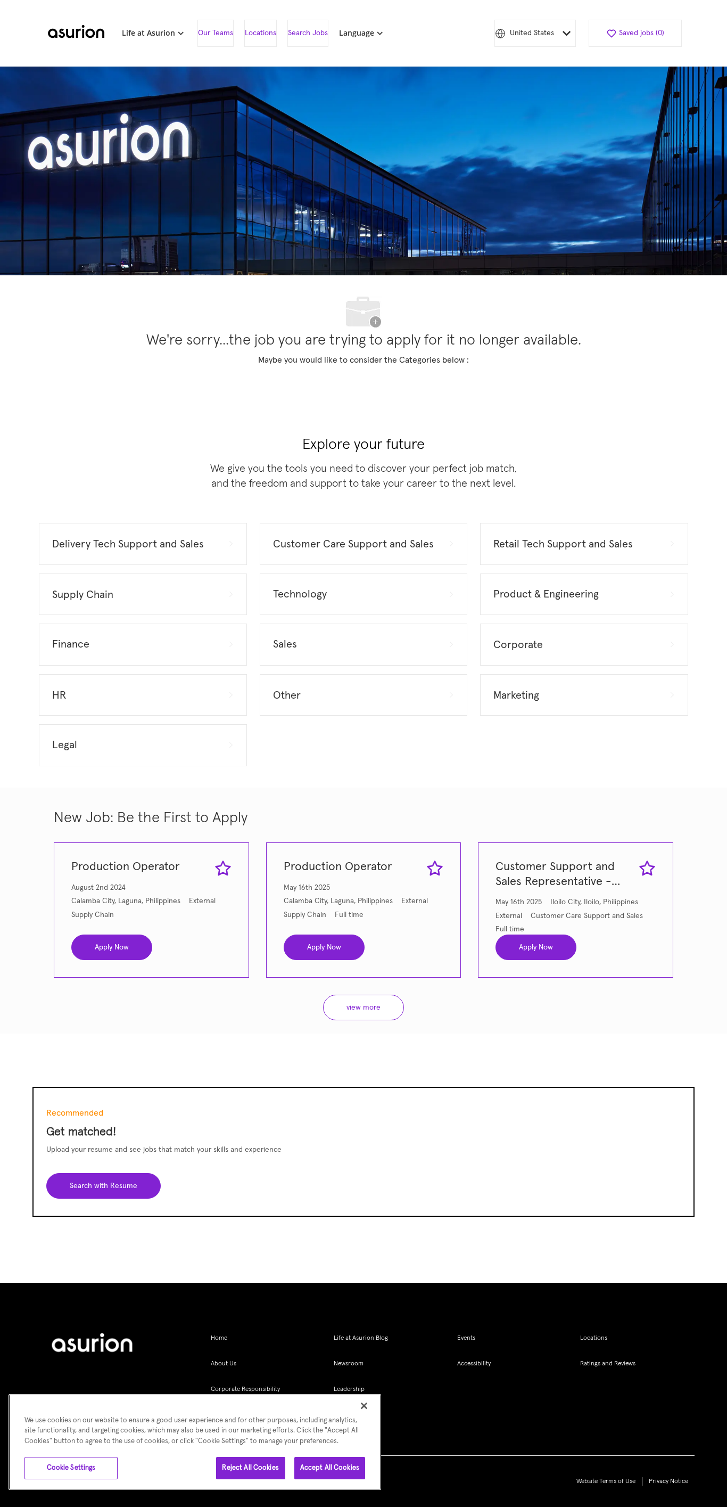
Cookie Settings (71, 1467)
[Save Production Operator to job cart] (223, 868)
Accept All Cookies (329, 1467)
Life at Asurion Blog (361, 1338)
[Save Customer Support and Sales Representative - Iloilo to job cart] (647, 868)
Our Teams (215, 33)
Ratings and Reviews (607, 1364)
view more (363, 1007)
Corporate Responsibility (245, 1389)
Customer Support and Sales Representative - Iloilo (555, 875)
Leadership (349, 1389)
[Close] (364, 1406)
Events (466, 1338)
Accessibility (474, 1364)
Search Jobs (308, 33)
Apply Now (112, 947)
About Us (223, 1364)
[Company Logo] (76, 33)
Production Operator (125, 867)
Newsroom (348, 1364)
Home (219, 1338)
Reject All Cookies (250, 1467)
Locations (260, 33)
